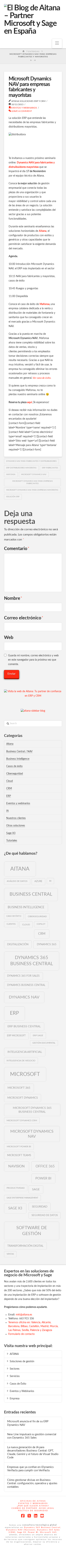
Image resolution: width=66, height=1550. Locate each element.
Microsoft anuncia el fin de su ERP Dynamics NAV (27, 1423)
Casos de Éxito (18, 1384)
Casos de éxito (14, 766)
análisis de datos (17, 881)
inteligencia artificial (25, 1051)
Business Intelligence (17, 759)
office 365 (45, 1166)
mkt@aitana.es (24, 1314)
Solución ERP (12, 497)
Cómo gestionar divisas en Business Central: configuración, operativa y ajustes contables (32, 1483)
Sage (36, 1189)
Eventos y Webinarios (22, 1391)
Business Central (31, 894)
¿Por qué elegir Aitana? (33, 1506)
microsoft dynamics (22, 1097)
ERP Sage (38, 1035)
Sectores (14, 1369)
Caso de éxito (13, 916)
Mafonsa (45, 304)
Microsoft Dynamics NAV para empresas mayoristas (32, 490)
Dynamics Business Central (26, 985)
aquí (29, 402)
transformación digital (25, 1245)
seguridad (39, 1206)
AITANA (14, 1354)
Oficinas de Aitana (33, 1501)
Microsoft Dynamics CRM (22, 1121)
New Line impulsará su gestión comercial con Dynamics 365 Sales (31, 1436)
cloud (26, 924)
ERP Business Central (24, 1026)
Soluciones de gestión (22, 1361)
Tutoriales (11, 840)
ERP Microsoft (16, 1035)
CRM (9, 788)
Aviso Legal (46, 1508)
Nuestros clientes (16, 818)
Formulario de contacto (21, 1334)
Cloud (9, 781)
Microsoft (25, 1074)
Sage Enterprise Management (22, 1198)
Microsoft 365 (19, 1087)
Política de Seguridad (33, 1511)
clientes (11, 924)
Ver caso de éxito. (42, 378)
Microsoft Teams (19, 1155)
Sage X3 (10, 833)
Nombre (13, 598)
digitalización (17, 944)
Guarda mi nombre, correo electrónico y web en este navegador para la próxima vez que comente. (33, 660)
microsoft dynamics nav (33, 474)
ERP (8, 796)
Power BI (43, 1178)
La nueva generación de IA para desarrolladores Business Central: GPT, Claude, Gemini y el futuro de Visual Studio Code (32, 1452)
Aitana (42, 231)
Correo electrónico (23, 618)
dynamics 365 (46, 944)
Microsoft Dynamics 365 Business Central (32, 1109)
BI (50, 881)
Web (8, 637)
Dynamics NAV (24, 997)
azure (38, 881)
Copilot (41, 924)
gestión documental (43, 1043)
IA (7, 811)
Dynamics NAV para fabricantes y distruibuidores (31, 461)
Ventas (10, 1254)
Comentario (17, 549)
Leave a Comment (21, 111)
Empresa (14, 1398)
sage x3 (15, 1208)
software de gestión (31, 1230)
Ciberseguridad (14, 773)
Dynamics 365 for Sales (23, 975)
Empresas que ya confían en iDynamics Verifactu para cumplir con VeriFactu (30, 1469)
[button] (57, 43)
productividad (16, 1188)
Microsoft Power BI (19, 1146)
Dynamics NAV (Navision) (20, 1530)
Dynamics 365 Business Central (31, 960)
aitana (20, 869)
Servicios (15, 1376)
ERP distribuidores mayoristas (21, 468)
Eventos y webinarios (24, 108)
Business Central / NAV (19, 751)
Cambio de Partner (24, 1508)
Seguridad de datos (45, 1215)
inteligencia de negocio (21, 1061)
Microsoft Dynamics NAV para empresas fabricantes (32, 482)
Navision (16, 1166)
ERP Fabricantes (50, 468)
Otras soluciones (15, 825)
